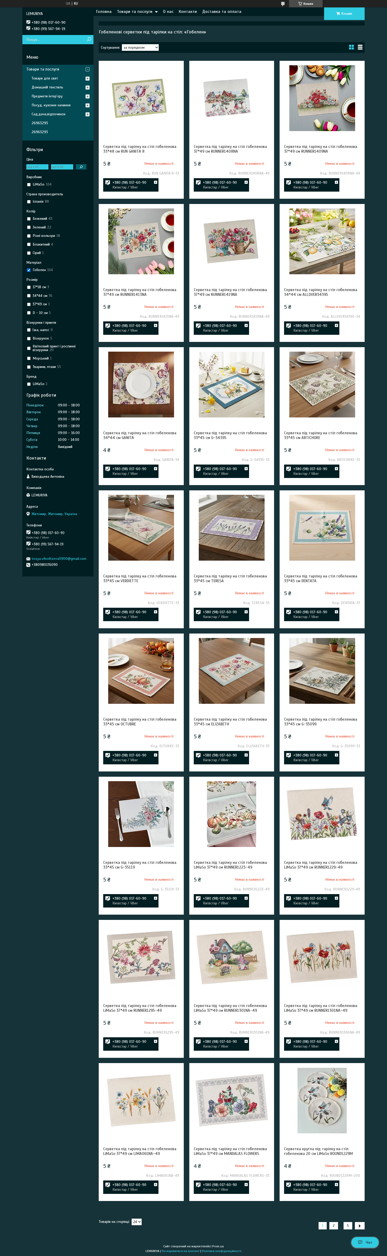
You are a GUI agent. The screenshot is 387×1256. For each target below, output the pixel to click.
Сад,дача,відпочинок (49, 114)
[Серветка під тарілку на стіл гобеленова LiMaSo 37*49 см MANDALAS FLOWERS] (232, 1100)
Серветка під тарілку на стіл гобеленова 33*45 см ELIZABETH (230, 721)
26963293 (40, 123)
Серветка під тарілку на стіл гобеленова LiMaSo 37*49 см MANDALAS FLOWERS (230, 1151)
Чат (369, 1242)
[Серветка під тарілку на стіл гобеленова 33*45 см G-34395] (232, 384)
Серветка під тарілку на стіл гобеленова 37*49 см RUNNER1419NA (230, 292)
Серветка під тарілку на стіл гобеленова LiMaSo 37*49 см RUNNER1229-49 (320, 865)
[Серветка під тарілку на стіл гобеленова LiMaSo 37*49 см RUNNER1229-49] (322, 814)
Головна (104, 11)
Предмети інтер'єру (47, 96)
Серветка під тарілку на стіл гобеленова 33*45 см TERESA (230, 578)
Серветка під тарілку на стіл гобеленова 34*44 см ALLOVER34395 (320, 292)
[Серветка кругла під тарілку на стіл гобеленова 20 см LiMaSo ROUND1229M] (322, 1100)
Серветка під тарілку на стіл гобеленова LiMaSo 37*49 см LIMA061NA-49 (139, 1151)
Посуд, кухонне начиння (51, 105)
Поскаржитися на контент (181, 1251)
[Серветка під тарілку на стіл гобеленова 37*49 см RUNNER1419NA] (232, 241)
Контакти (188, 11)
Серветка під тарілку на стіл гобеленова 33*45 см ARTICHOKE (320, 435)
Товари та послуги (134, 11)
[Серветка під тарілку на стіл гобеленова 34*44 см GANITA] (141, 384)
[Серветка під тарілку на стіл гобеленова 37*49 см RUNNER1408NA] (232, 98)
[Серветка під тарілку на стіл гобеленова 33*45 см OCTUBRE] (141, 671)
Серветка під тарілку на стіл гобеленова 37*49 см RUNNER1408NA (230, 149)
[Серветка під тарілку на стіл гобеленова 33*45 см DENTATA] (322, 528)
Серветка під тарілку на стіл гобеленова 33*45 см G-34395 (230, 435)
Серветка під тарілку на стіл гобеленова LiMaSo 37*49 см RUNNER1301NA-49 (230, 1008)
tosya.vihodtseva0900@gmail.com (59, 558)
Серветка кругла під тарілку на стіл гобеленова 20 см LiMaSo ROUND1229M (318, 1151)
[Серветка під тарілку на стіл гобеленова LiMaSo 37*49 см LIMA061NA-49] (141, 1100)
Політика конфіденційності (221, 1251)
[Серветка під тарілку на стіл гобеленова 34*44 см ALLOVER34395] (322, 241)
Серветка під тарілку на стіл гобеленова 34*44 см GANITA (139, 435)
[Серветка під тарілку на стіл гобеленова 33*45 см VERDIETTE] (141, 528)
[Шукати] (88, 39)
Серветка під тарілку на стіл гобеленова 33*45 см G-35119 (139, 865)
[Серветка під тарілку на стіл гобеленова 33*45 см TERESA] (232, 528)
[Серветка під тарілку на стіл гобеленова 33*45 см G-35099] (322, 671)
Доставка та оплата (221, 11)
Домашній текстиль (47, 87)
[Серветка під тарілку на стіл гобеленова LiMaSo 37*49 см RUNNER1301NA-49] (232, 957)
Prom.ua (218, 1246)
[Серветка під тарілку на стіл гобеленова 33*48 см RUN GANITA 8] (141, 98)
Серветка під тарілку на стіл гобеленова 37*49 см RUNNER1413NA (139, 292)
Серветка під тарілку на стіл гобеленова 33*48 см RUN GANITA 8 (139, 149)
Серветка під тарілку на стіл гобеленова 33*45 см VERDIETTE (139, 578)
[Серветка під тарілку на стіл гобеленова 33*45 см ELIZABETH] (232, 671)
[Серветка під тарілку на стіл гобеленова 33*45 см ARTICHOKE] (322, 384)
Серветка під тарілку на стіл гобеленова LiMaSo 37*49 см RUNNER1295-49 (139, 1008)
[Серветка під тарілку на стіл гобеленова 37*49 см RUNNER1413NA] (141, 241)
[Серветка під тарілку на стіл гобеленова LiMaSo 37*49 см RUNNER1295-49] (141, 957)
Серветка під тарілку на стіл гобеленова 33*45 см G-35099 (320, 721)
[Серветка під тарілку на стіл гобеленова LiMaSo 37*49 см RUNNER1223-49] (232, 814)
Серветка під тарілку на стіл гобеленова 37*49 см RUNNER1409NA (320, 149)
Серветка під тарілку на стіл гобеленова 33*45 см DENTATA (320, 578)
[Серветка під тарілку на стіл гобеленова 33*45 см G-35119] (141, 814)
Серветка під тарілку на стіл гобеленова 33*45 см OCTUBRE (139, 721)
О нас (168, 11)
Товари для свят (45, 78)
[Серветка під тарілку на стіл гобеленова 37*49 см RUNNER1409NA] (322, 98)
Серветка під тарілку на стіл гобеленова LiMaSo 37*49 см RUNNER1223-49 (230, 865)
